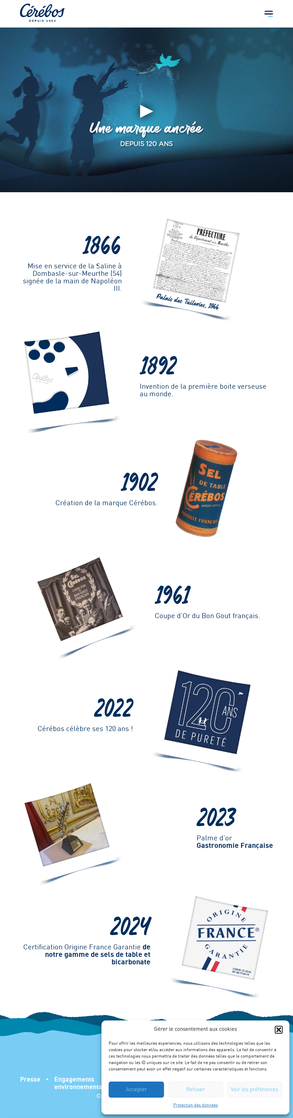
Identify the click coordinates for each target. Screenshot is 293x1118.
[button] (278, 1029)
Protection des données (195, 1105)
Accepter (136, 1090)
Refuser (195, 1090)
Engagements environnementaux (81, 1083)
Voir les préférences (254, 1090)
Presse (30, 1079)
